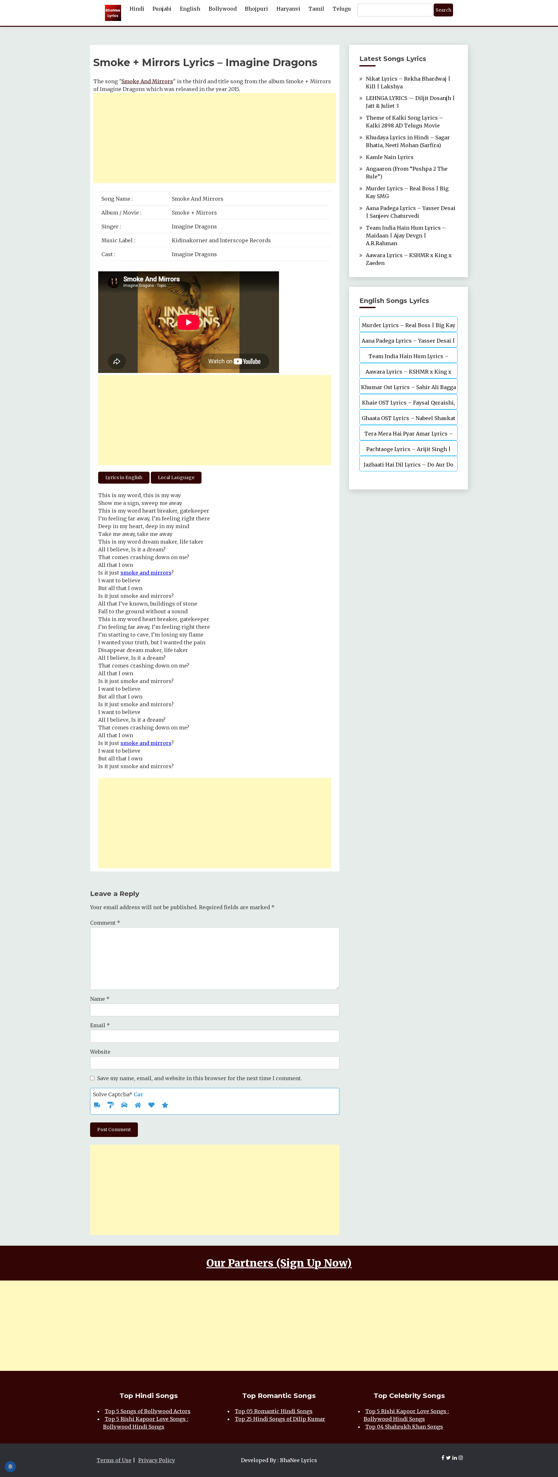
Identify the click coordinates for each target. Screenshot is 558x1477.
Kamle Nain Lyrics (390, 157)
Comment (105, 922)
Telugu (342, 8)
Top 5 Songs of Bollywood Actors (148, 1411)
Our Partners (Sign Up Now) (279, 1263)
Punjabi (161, 8)
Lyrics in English (123, 477)
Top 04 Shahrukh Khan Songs (404, 1426)
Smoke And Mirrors (147, 81)
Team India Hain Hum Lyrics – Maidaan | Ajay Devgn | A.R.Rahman (406, 235)
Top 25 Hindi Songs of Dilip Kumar (280, 1419)
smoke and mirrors (145, 572)
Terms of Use (114, 1460)
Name (99, 999)
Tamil (316, 8)
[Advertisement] (214, 138)
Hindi (136, 8)
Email (100, 1025)
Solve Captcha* (118, 1094)
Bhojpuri (256, 8)
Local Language (176, 477)
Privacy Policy (156, 1460)
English (190, 8)
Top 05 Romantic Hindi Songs (274, 1411)
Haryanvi (288, 8)
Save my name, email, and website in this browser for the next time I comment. (199, 1078)
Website (100, 1052)
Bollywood (223, 8)
